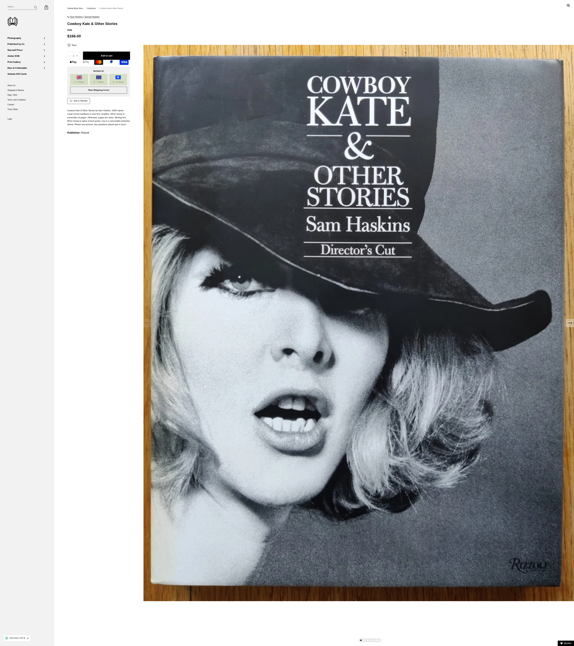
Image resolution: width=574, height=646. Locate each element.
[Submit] (35, 7)
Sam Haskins (76, 17)
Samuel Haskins (92, 17)
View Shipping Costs (98, 90)
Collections (91, 8)
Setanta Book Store (75, 8)
